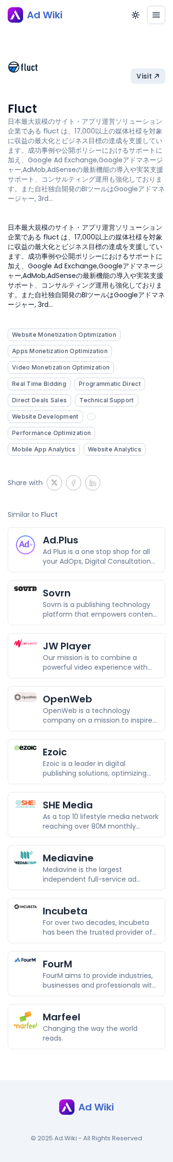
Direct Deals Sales (39, 400)
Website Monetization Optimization (64, 334)
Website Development (45, 416)
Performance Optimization (51, 432)
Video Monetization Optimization (61, 367)
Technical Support (106, 400)
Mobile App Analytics (43, 449)
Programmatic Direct (110, 383)
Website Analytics (114, 449)
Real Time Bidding (39, 383)
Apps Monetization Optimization (60, 351)
